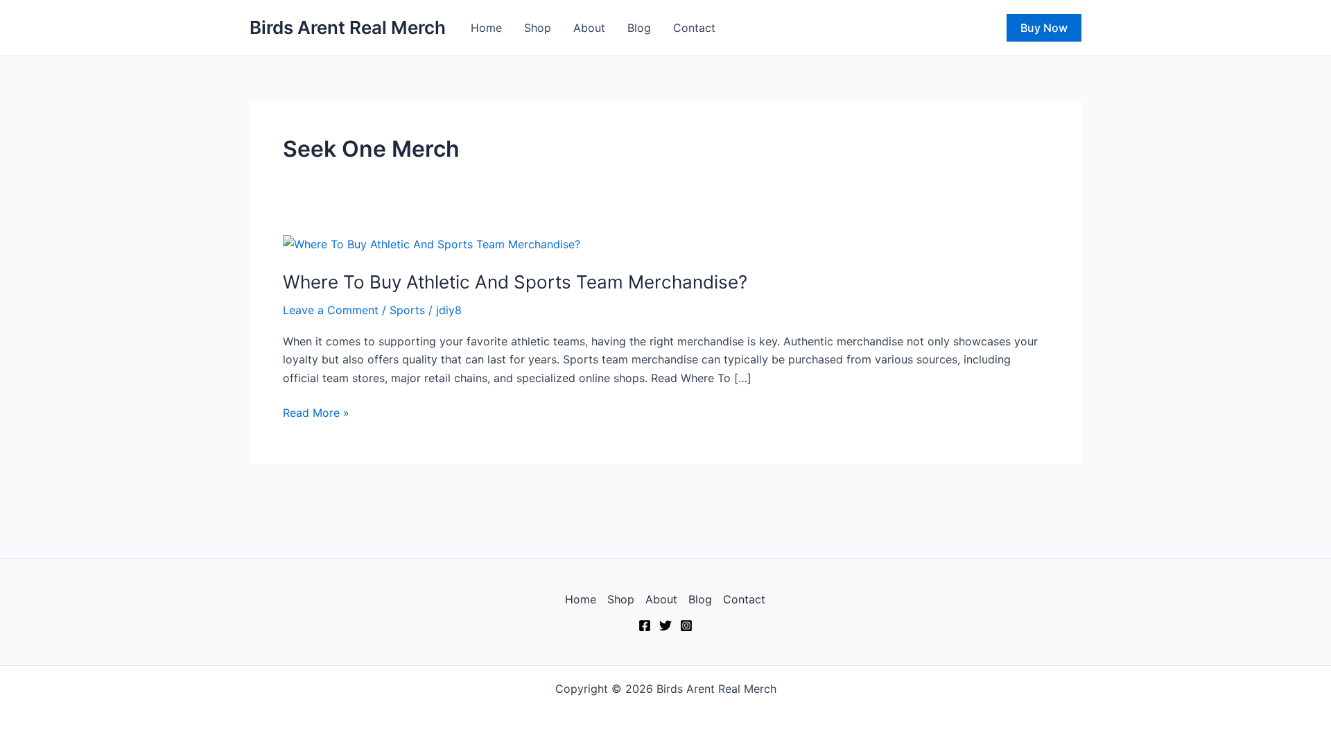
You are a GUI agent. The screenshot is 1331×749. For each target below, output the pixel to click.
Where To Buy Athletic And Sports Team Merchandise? (515, 282)
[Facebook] (644, 625)
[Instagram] (686, 625)
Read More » (316, 412)
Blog (639, 28)
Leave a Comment (331, 310)
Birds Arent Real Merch (348, 27)
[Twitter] (665, 625)
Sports (407, 310)
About (589, 28)
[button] (1044, 28)
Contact (694, 28)
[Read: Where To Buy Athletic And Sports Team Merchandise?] (431, 243)
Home (486, 28)
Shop (537, 28)
